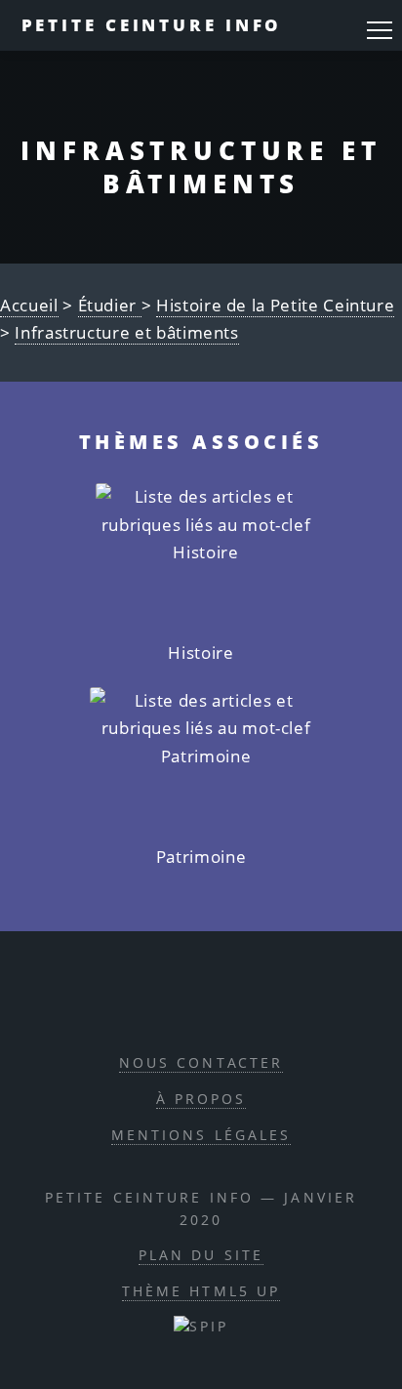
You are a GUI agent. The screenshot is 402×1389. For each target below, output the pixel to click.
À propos (201, 1098)
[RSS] (132, 1002)
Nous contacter (201, 1062)
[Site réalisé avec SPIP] (201, 1326)
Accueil (29, 305)
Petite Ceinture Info (152, 25)
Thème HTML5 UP (201, 1291)
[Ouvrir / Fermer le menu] (379, 30)
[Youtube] (266, 1002)
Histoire (200, 652)
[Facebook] (177, 1002)
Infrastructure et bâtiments (127, 332)
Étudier (109, 305)
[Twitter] (221, 1002)
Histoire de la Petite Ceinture (275, 305)
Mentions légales (201, 1134)
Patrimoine (201, 856)
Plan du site (201, 1255)
